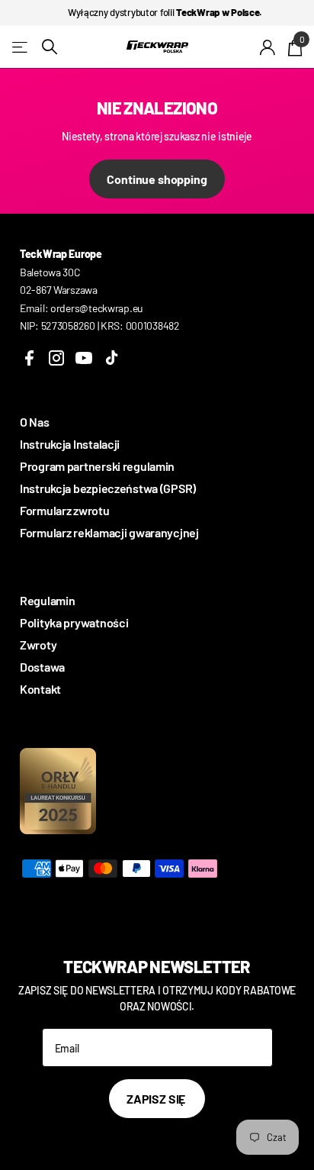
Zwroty (38, 644)
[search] (49, 47)
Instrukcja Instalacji (70, 444)
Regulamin (47, 600)
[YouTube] (84, 358)
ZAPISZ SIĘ (157, 1098)
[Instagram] (56, 358)
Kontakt (40, 689)
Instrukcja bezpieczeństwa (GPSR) (108, 488)
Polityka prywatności (74, 622)
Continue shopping (157, 179)
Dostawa (42, 666)
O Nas (35, 421)
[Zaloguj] (268, 47)
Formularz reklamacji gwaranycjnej (109, 532)
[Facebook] (29, 358)
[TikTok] (111, 358)
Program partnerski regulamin (97, 466)
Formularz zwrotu (65, 510)
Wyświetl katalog (21, 47)
